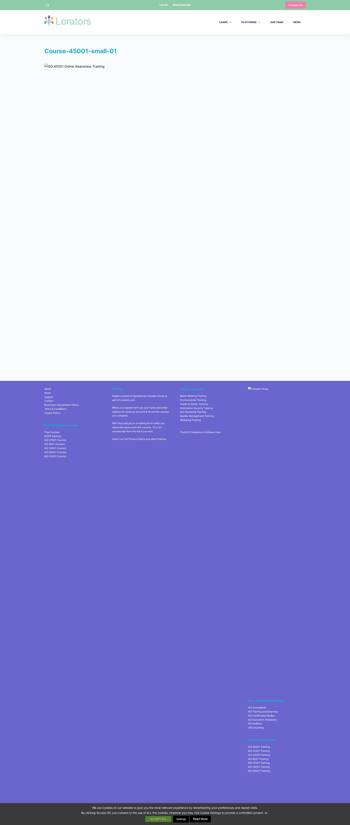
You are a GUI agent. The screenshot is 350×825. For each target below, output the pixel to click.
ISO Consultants (257, 707)
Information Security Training (196, 408)
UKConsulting (256, 727)
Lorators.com (127, 399)
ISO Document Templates (262, 719)
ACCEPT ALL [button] (158, 819)
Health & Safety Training (194, 404)
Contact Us (295, 5)
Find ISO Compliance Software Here (200, 432)
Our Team (276, 22)
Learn (223, 22)
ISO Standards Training (193, 411)
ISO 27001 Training (259, 762)
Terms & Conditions (55, 408)
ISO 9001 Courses (54, 444)
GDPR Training (52, 436)
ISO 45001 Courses (55, 452)
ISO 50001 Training (259, 746)
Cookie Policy (52, 412)
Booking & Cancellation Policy (61, 404)
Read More (200, 819)
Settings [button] (181, 819)
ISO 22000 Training (259, 754)
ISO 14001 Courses (55, 448)
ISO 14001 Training (259, 766)
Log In (164, 4)
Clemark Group (155, 395)
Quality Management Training (196, 415)
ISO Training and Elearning (263, 711)
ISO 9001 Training (258, 758)
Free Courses (51, 432)
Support (48, 396)
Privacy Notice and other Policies (147, 439)
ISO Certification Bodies (261, 715)
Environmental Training (193, 399)
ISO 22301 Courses (55, 456)
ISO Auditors (255, 723)
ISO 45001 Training (259, 770)
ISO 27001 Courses (55, 440)
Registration (182, 4)
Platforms (248, 22)
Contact (48, 400)
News (297, 22)
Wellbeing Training (190, 420)
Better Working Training (193, 395)
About (47, 388)
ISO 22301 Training (259, 750)
